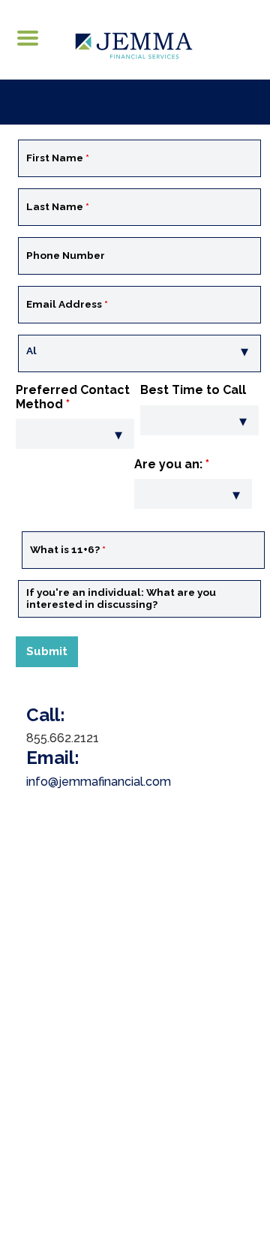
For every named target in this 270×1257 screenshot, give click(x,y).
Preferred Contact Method (73, 396)
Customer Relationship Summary (135, 1157)
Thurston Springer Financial (168, 952)
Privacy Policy (196, 1141)
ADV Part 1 (56, 1141)
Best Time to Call (193, 390)
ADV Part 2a (122, 1141)
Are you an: (171, 464)
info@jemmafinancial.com (98, 781)
